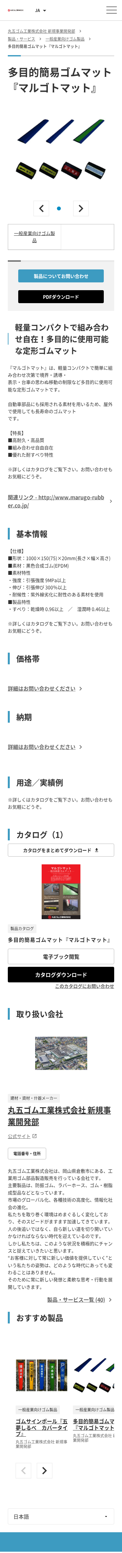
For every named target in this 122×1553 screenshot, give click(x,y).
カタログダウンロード (61, 974)
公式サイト (19, 1136)
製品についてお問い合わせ (61, 276)
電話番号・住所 (27, 1153)
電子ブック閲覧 (61, 956)
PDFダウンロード (61, 296)
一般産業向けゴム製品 (34, 236)
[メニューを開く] (111, 10)
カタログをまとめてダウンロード (57, 850)
